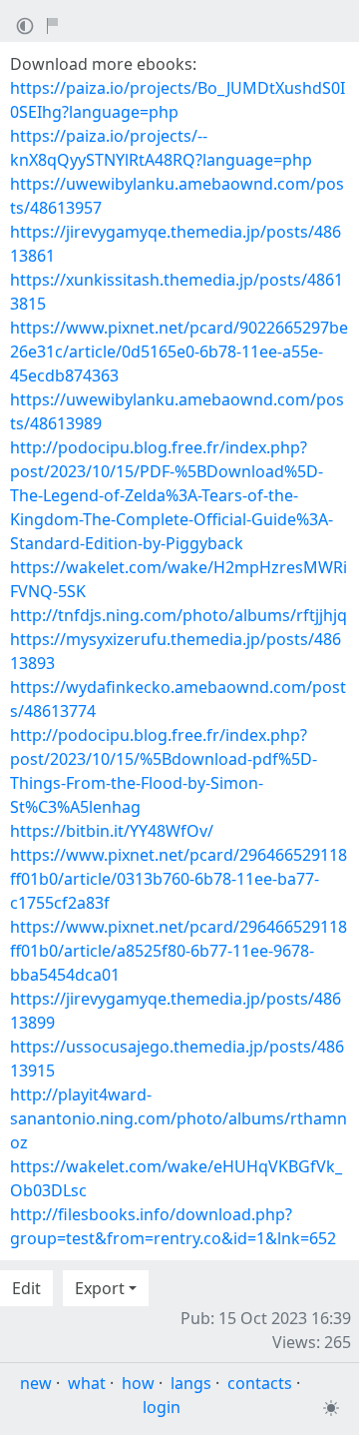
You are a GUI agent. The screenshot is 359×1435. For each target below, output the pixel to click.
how (138, 1383)
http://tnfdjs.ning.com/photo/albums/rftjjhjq (178, 615)
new (36, 1383)
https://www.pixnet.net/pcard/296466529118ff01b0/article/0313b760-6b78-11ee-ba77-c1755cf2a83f (178, 879)
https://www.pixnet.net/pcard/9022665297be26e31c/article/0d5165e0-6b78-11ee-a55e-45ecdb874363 (179, 351)
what (87, 1383)
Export (100, 1288)
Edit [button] (26, 1288)
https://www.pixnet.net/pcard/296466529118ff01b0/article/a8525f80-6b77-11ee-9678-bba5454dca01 (178, 951)
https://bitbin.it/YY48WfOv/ (111, 831)
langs (191, 1383)
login (161, 1407)
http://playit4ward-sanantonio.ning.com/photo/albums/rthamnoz (178, 1118)
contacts (259, 1383)
